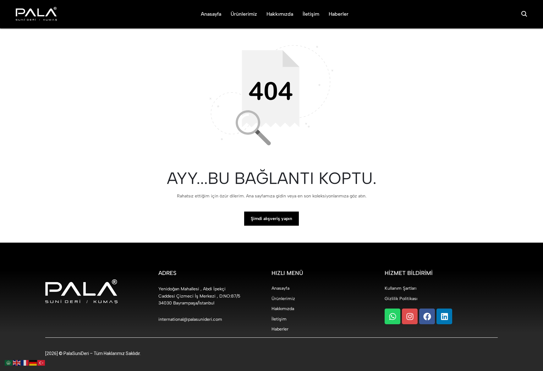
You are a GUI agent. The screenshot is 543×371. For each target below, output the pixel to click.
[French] (25, 362)
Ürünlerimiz (244, 14)
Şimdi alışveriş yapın (271, 218)
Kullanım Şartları (400, 288)
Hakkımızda (279, 14)
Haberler (338, 14)
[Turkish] (41, 362)
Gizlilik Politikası (401, 298)
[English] (17, 362)
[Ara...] (524, 14)
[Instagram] (410, 316)
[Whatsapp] (392, 316)
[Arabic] (9, 362)
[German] (33, 362)
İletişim (311, 14)
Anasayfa (211, 14)
